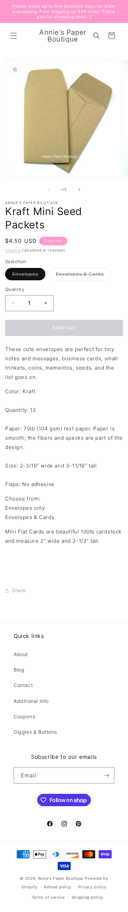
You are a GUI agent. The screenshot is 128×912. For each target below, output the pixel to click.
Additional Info (31, 701)
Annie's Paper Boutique (60, 878)
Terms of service (48, 897)
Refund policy (57, 887)
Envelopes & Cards (83, 275)
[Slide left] (49, 189)
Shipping (13, 250)
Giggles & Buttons (35, 732)
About (21, 654)
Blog (19, 670)
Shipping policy (87, 897)
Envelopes (28, 275)
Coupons (24, 716)
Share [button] (19, 590)
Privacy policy (92, 887)
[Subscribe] (106, 775)
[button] (13, 35)
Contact (23, 685)
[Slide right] (79, 189)
